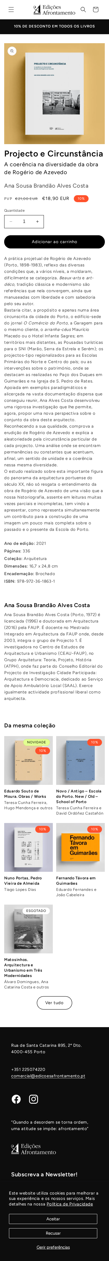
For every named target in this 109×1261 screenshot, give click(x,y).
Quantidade (14, 210)
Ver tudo (54, 1002)
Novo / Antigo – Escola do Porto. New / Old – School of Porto (78, 796)
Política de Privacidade (70, 1204)
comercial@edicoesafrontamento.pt (48, 1075)
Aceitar (53, 1218)
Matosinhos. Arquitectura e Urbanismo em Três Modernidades (23, 967)
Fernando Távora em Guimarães (76, 881)
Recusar (53, 1233)
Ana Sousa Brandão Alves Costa (47, 605)
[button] (11, 9)
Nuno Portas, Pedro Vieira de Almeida (23, 881)
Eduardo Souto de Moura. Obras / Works (25, 794)
